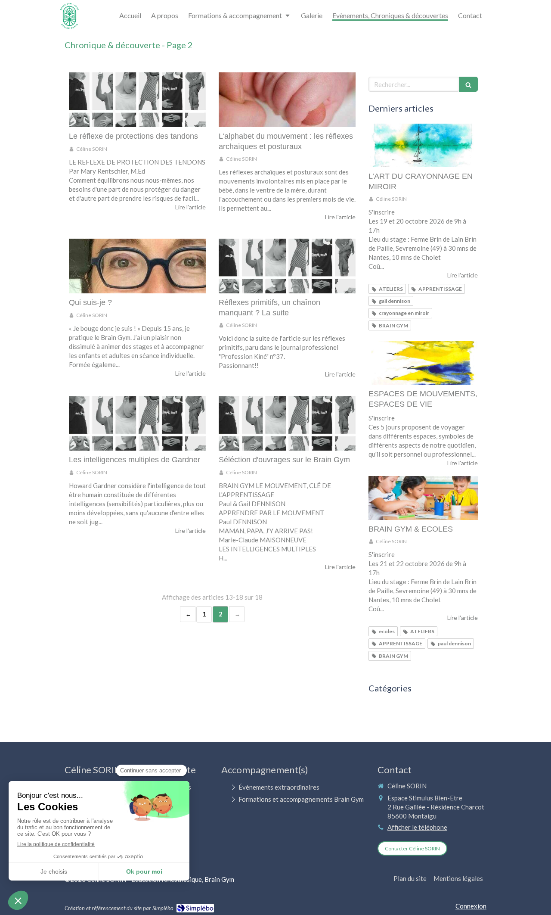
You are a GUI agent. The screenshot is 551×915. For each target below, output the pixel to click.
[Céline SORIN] (69, 26)
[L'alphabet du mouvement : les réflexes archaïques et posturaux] (287, 99)
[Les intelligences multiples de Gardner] (137, 423)
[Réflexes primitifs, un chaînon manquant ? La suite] (287, 266)
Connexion (470, 906)
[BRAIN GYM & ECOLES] (423, 498)
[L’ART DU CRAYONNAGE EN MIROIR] (423, 146)
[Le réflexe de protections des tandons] (137, 99)
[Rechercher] (468, 84)
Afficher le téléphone (417, 827)
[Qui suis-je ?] (137, 266)
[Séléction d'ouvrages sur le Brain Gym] (287, 423)
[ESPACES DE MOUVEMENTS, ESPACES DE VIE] (423, 363)
